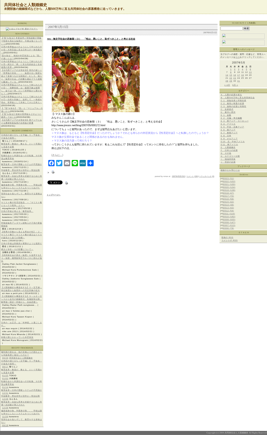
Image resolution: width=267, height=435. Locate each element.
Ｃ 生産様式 (226, 109)
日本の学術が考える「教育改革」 (17, 211)
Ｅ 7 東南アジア (229, 133)
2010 (229, 216)
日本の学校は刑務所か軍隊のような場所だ (21, 243)
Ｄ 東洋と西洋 (228, 112)
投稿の (227, 237)
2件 (196, 176)
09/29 (5, 358)
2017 (228, 196)
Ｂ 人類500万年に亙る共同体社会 (237, 97)
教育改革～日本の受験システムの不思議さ (21, 164)
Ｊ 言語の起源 (228, 162)
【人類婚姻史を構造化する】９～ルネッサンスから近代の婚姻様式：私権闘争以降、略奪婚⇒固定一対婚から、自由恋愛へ (21, 299)
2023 (228, 178)
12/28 (5, 399)
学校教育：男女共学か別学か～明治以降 (20, 170)
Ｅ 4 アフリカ (228, 124)
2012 (228, 211)
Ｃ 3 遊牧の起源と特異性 (233, 106)
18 (242, 75)
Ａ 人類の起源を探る (231, 95)
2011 (229, 214)
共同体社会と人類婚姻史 (21, 358)
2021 (229, 184)
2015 (228, 202)
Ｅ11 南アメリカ (229, 144)
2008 (229, 222)
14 (227, 75)
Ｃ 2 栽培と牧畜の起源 (232, 103)
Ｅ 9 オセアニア (229, 139)
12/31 (5, 393)
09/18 (5, 425)
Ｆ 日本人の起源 (229, 150)
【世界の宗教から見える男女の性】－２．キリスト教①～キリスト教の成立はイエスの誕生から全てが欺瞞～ (21, 235)
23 (234, 78)
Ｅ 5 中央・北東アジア (232, 127)
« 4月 (227, 85)
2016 (228, 199)
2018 (228, 193)
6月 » (235, 85)
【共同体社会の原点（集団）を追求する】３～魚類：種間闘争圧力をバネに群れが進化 (21, 258)
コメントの (229, 240)
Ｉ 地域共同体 (228, 159)
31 (238, 81)
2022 (229, 181)
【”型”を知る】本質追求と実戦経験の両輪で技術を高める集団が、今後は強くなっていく (21, 41)
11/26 (5, 416)
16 (234, 75)
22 (230, 78)
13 (250, 72)
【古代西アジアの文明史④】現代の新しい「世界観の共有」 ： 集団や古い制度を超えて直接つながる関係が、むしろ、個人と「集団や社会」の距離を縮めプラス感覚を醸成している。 (21, 76)
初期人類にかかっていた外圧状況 (17, 337)
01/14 (5, 387)
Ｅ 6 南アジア (228, 130)
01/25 (5, 375)
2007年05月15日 (178, 176)
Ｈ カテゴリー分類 (230, 156)
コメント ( (191, 176)
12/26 (5, 408)
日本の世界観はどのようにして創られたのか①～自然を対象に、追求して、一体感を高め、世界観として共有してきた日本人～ (21, 100)
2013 (228, 208)
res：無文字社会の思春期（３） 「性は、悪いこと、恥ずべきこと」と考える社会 (91, 39)
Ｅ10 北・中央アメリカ (232, 141)
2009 (229, 219)
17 (238, 75)
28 (227, 81)
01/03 (5, 378)
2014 (228, 205)
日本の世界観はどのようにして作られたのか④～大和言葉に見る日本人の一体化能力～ (21, 50)
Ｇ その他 (225, 153)
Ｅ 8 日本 (225, 136)
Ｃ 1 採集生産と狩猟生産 (233, 100)
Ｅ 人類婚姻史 (228, 147)
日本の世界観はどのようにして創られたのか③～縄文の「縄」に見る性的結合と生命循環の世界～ (21, 64)
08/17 (5, 367)
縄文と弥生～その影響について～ (17, 249)
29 (230, 81)
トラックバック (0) (206, 176)
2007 (229, 225)
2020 (229, 187)
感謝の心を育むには (230, 170)
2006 (228, 228)
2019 (229, 190)
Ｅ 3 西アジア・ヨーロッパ (234, 121)
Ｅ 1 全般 (225, 115)
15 (230, 75)
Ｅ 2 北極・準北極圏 (231, 118)
